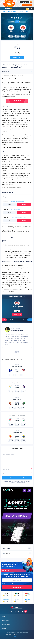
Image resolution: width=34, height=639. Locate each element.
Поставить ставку (17, 57)
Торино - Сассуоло (17, 399)
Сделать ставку (17, 100)
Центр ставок (6, 624)
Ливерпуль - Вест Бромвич (17, 415)
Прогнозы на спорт (12, 11)
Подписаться (17, 587)
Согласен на (7, 583)
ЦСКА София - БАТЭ (17, 432)
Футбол (21, 11)
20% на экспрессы (15, 209)
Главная (3, 11)
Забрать (24, 204)
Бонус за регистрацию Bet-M (18, 201)
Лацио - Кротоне (17, 383)
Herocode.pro (17, 636)
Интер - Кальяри (17, 366)
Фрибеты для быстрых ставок (18, 217)
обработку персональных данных (18, 583)
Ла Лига (27, 11)
